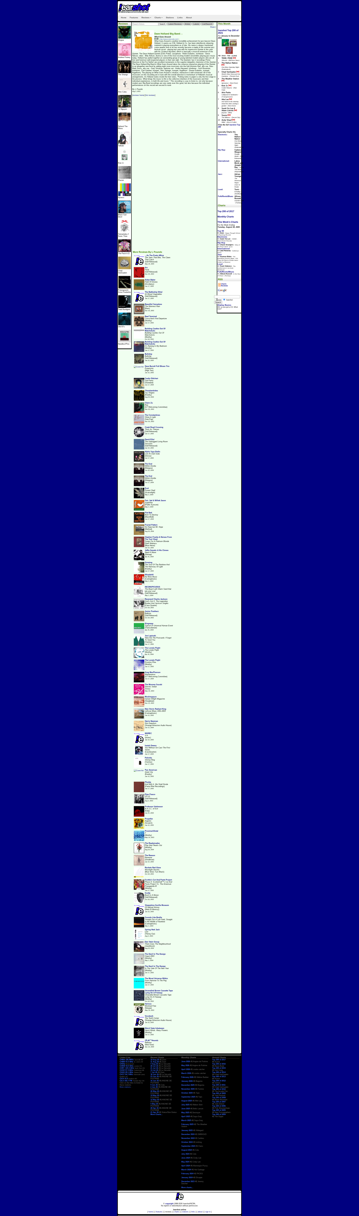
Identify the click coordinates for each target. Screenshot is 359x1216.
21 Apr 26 (154, 1112)
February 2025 (187, 1124)
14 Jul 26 (154, 1070)
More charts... (187, 1187)
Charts (159, 18)
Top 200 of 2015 (219, 1068)
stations (185, 1212)
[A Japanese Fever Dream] (124, 143)
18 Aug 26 (154, 1060)
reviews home (138, 95)
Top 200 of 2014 (219, 1072)
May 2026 (185, 1065)
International (223, 161)
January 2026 (187, 1081)
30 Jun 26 (154, 1074)
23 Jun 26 (154, 1076)
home (151, 1212)
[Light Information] (124, 268)
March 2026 (186, 1073)
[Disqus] (174, 135)
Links (180, 17)
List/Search (207, 24)
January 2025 (187, 1130)
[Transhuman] (124, 55)
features (159, 1212)
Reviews (146, 18)
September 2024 (188, 1146)
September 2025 (188, 1097)
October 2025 (187, 1093)
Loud (220, 189)
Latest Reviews (175, 24)
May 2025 (185, 1112)
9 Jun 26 (154, 1085)
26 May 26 (154, 1091)
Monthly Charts (226, 216)
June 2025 (185, 1109)
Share (212, 27)
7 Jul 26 (153, 1072)
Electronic (222, 135)
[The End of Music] (124, 195)
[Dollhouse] (124, 251)
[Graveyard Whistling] (124, 324)
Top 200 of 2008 (219, 1097)
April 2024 (185, 1166)
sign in (207, 1212)
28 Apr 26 (154, 1108)
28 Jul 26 (154, 1066)
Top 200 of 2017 (226, 211)
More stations (125, 1087)
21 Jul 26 (154, 1068)
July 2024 (185, 1154)
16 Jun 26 (154, 1081)
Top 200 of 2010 (219, 1089)
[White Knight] (124, 307)
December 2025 (188, 1085)
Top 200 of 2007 (219, 1102)
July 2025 (185, 1105)
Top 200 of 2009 (219, 1093)
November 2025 (188, 1089)
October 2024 (187, 1142)
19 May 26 (154, 1095)
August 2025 (186, 1101)
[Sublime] (124, 90)
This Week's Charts (228, 222)
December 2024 (188, 1134)
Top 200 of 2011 (218, 1085)
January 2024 (187, 1177)
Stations (170, 17)
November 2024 (188, 1138)
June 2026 (185, 1061)
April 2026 (185, 1069)
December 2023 (188, 1181)
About (189, 17)
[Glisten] (124, 124)
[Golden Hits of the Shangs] (124, 72)
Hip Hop (221, 150)
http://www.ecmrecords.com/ (169, 39)
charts (176, 1212)
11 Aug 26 (154, 1062)
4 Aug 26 (154, 1064)
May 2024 (185, 1162)
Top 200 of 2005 (219, 1110)
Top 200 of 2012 (219, 1081)
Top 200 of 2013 (219, 1076)
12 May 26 (154, 1100)
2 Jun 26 (154, 1087)
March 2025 (186, 1120)
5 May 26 (154, 1104)
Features (134, 17)
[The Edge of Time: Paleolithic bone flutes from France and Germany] (124, 288)
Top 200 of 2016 (219, 1064)
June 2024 (185, 1158)
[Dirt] (124, 232)
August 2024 (186, 1150)
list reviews (150, 95)
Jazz (220, 174)
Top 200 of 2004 (219, 1114)
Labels (196, 24)
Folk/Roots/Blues (225, 196)
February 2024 (187, 1174)
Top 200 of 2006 (219, 1106)
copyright (169, 1204)
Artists (187, 24)
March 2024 (186, 1170)
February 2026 (187, 1077)
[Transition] (124, 178)
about (200, 1212)
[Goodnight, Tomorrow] (124, 342)
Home (123, 17)
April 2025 (185, 1116)
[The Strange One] (124, 38)
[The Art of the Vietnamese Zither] (124, 107)
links (193, 1212)
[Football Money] (124, 161)
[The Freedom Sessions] (124, 212)
